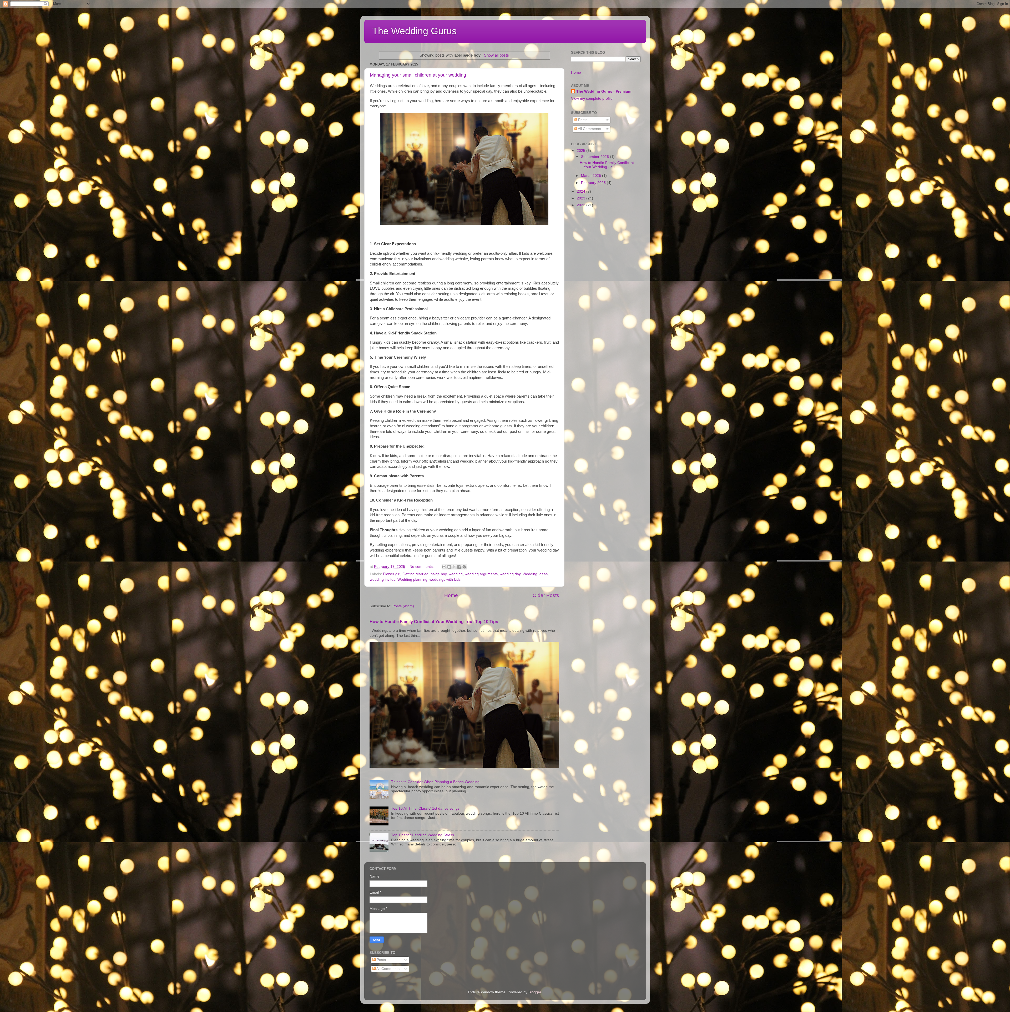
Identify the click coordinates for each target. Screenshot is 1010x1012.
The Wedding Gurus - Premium (603, 91)
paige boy (439, 574)
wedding (456, 574)
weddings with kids (445, 580)
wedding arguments (481, 574)
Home (451, 595)
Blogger (534, 992)
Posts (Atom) (403, 606)
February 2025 (594, 183)
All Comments (589, 129)
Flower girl (391, 574)
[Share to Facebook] (459, 566)
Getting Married (415, 574)
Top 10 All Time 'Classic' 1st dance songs (425, 808)
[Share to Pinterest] (464, 566)
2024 (581, 191)
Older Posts (546, 595)
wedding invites (382, 580)
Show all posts (496, 55)
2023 (581, 198)
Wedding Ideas (535, 574)
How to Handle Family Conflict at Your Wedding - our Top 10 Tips (434, 621)
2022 (581, 205)
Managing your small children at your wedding (418, 75)
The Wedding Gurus (414, 31)
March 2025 (591, 176)
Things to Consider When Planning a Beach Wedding (435, 782)
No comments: (422, 567)
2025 (581, 151)
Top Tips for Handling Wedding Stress (422, 835)
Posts (582, 120)
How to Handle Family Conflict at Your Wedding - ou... (607, 165)
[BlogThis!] (449, 566)
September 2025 (595, 157)
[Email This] (444, 566)
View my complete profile (592, 99)
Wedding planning (412, 580)
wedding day (510, 574)
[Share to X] (454, 566)
